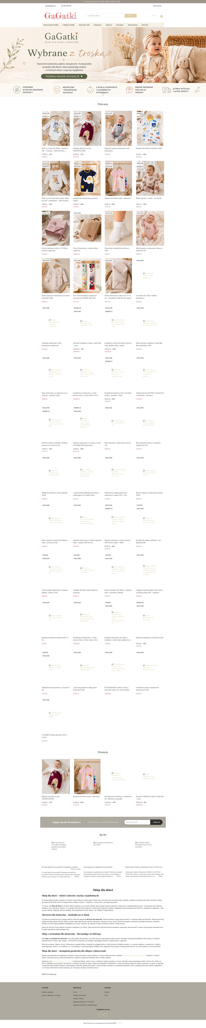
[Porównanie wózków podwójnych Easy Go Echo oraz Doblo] (145, 853)
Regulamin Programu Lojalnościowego (85, 1005)
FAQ (106, 995)
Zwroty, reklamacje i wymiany (51, 995)
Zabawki (109, 25)
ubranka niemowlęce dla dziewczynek (134, 955)
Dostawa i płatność (47, 992)
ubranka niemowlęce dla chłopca (62, 961)
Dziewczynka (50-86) (51, 25)
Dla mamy (120, 25)
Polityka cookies (78, 998)
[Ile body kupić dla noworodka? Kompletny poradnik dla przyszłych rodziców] (61, 853)
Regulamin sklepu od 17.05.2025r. (83, 1002)
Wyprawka (98, 25)
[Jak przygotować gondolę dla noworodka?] (103, 853)
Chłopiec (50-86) (69, 25)
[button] (45, 988)
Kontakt (107, 992)
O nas (75, 992)
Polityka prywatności (79, 995)
